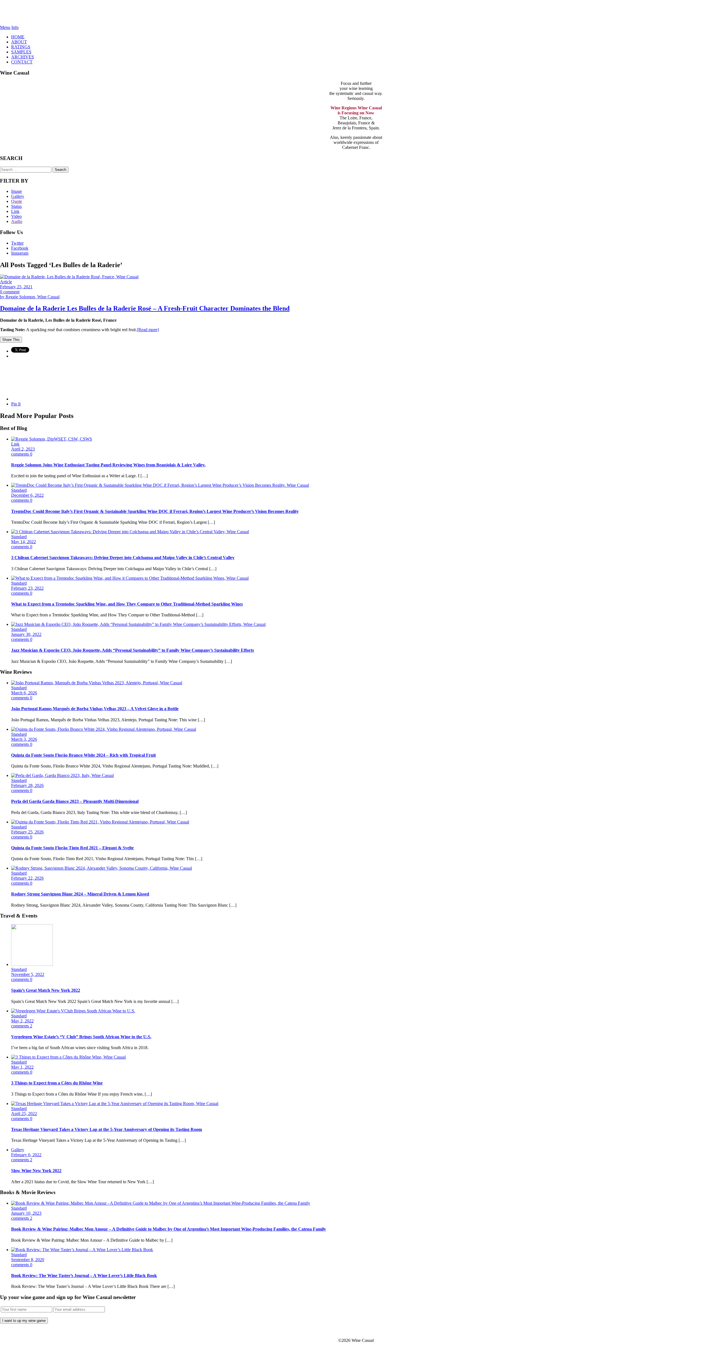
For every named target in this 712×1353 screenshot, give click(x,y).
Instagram (19, 253)
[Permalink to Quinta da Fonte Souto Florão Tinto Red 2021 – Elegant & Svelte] (100, 822)
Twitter (17, 243)
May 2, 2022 (22, 1021)
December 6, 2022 (27, 495)
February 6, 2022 (26, 1154)
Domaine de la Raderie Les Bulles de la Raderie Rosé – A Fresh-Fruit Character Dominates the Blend (145, 308)
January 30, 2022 (26, 634)
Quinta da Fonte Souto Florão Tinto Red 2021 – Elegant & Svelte (72, 847)
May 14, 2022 (23, 541)
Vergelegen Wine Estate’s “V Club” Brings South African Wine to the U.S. (81, 1036)
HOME (17, 37)
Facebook (19, 248)
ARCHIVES (22, 57)
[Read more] (148, 329)
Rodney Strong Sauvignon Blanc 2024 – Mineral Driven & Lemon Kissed (80, 894)
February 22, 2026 (27, 878)
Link (15, 211)
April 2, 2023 (23, 449)
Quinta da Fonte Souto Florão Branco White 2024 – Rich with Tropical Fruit (83, 755)
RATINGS (20, 47)
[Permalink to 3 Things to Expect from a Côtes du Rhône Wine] (68, 1057)
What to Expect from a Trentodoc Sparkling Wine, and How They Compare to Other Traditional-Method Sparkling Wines (127, 604)
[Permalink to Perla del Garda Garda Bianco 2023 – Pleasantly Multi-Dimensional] (62, 775)
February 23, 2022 (27, 588)
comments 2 (21, 1026)
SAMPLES (21, 52)
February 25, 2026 (27, 832)
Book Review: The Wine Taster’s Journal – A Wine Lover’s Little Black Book (84, 1275)
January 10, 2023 (26, 1213)
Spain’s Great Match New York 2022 (45, 990)
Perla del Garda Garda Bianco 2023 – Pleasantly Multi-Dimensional (75, 801)
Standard (19, 490)
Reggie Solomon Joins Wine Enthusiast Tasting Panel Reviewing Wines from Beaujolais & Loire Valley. (108, 465)
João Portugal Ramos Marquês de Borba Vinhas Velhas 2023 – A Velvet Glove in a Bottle (95, 708)
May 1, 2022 (22, 1067)
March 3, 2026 (24, 739)
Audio (16, 221)
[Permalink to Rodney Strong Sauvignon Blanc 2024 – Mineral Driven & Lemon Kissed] (101, 868)
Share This (11, 340)
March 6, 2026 (24, 692)
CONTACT (22, 62)
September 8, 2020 (27, 1259)
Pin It (16, 404)
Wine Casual (356, 12)
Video (16, 216)
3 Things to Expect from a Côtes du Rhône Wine (57, 1083)
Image (16, 191)
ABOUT (19, 42)
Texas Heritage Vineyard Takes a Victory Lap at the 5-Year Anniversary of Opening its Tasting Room (106, 1129)
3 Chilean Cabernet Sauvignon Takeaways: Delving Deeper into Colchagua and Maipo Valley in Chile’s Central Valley (122, 557)
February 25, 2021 (16, 286)
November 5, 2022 (27, 974)
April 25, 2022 (24, 1113)
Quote (16, 201)
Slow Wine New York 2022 (36, 1170)
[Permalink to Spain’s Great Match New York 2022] (32, 964)
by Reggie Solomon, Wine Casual (30, 296)
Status (16, 206)
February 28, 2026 (27, 785)
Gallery (17, 196)
